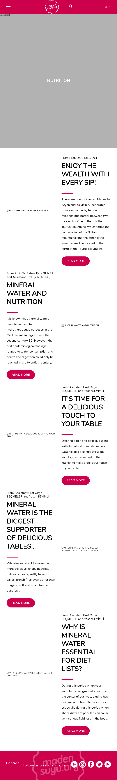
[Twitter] (100, 765)
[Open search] (71, 7)
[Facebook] (92, 765)
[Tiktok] (107, 765)
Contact (12, 763)
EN (106, 7)
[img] (58, 765)
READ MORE (76, 261)
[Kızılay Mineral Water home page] (52, 7)
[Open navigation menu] (20, 7)
